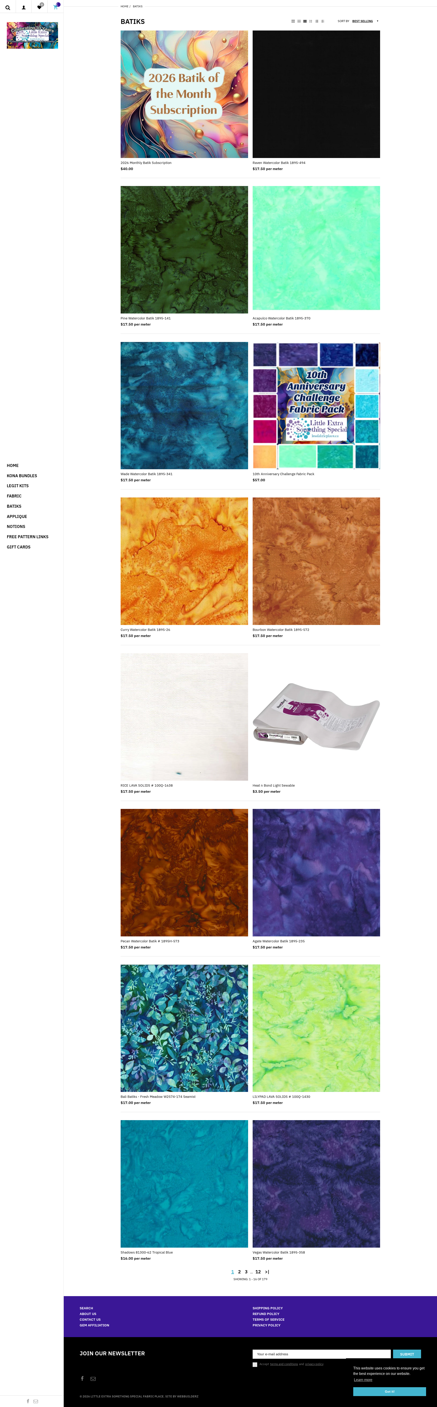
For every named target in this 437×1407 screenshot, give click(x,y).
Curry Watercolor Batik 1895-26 (145, 629)
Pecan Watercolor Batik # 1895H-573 (150, 941)
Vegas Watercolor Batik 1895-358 (279, 1252)
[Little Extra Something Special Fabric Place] (32, 35)
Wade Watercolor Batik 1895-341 (147, 474)
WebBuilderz (187, 1396)
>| (267, 1272)
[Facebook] (28, 1401)
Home (124, 6)
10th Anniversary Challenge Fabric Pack (283, 474)
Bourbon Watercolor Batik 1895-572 (281, 629)
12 (258, 1272)
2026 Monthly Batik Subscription (146, 163)
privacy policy (314, 1364)
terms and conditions (284, 1364)
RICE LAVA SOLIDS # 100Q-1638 (147, 785)
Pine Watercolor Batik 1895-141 (146, 318)
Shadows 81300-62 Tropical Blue (147, 1252)
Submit (407, 1354)
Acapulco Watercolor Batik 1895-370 (281, 318)
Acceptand (291, 1364)
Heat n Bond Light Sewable (274, 785)
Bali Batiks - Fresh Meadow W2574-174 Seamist (158, 1096)
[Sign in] (24, 8)
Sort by (343, 21)
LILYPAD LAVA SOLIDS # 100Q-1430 (281, 1096)
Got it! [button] (390, 1391)
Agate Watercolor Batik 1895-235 (279, 941)
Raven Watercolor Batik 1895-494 (279, 163)
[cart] (55, 8)
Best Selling (362, 21)
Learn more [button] (363, 1380)
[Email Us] (35, 1401)
